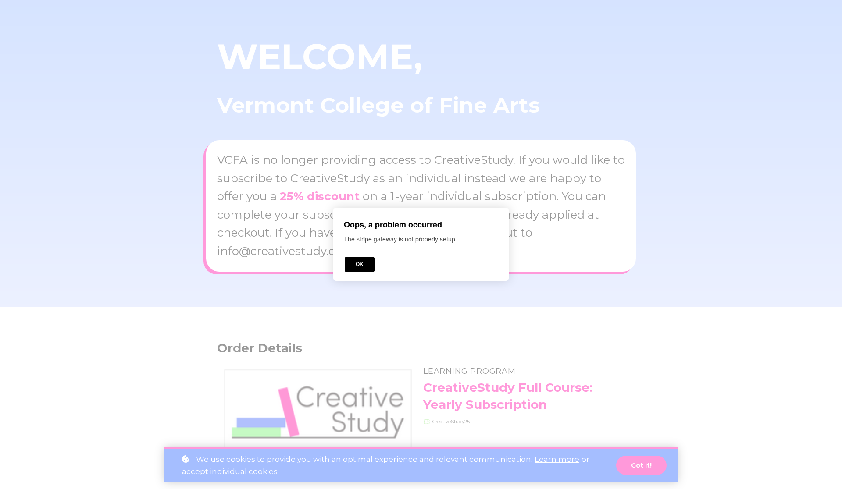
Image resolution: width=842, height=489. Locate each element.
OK (360, 265)
